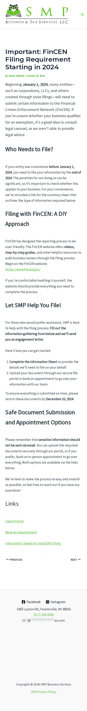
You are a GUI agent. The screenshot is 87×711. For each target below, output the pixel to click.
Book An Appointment (21, 532)
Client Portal (14, 521)
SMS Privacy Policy (43, 692)
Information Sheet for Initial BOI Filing (33, 543)
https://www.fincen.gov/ (22, 269)
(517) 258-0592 (43, 615)
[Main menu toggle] (82, 14)
